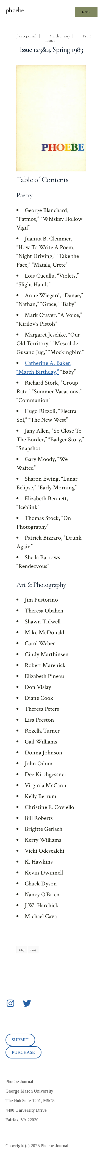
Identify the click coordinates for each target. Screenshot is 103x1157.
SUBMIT (20, 1039)
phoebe (14, 10)
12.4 (33, 949)
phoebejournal (26, 36)
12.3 (21, 949)
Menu (86, 12)
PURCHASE (23, 1052)
